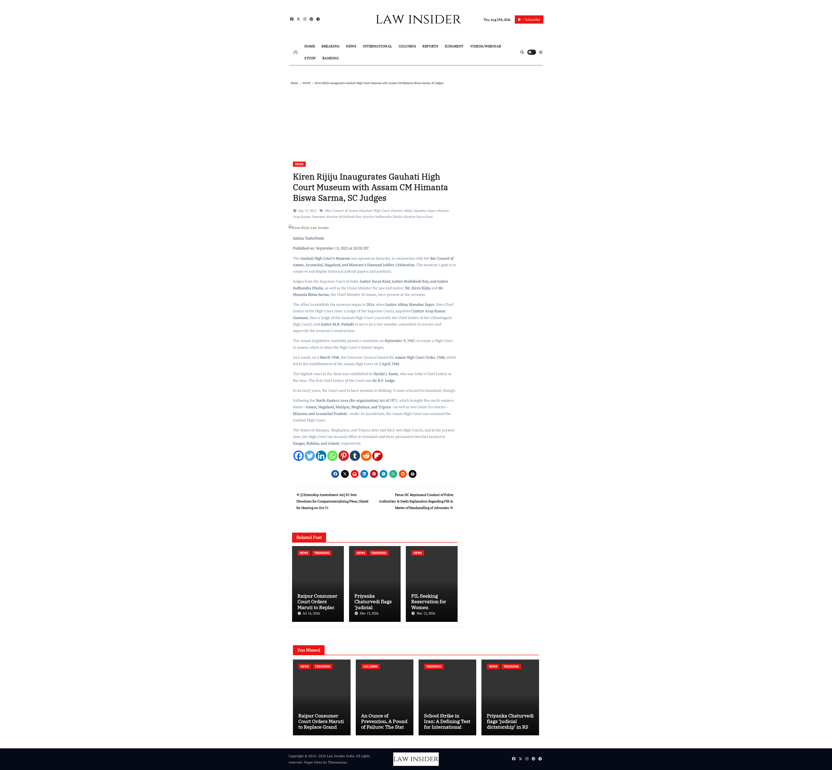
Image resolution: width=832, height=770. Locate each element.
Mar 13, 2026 (369, 613)
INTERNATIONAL (377, 46)
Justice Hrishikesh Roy (345, 216)
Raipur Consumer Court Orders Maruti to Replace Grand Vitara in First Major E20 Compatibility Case (321, 729)
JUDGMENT (454, 46)
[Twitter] (310, 456)
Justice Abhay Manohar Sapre (414, 210)
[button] (540, 52)
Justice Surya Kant (419, 216)
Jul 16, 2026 (311, 613)
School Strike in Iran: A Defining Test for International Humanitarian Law (447, 724)
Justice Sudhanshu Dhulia (383, 216)
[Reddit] (366, 456)
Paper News (313, 762)
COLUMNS (407, 46)
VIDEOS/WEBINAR (485, 46)
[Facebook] (298, 456)
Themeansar (337, 762)
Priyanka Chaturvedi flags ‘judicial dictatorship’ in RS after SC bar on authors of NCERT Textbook (510, 729)
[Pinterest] (343, 456)
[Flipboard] (377, 456)
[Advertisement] (416, 118)
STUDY (310, 58)
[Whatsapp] (332, 456)
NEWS (351, 46)
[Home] (295, 52)
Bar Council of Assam (342, 210)
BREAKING (331, 46)
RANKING (330, 58)
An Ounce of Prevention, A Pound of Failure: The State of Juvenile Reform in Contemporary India (384, 729)
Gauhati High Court (375, 210)
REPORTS (430, 46)
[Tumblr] (355, 456)
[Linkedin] (321, 456)
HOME (309, 46)
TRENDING (322, 553)
